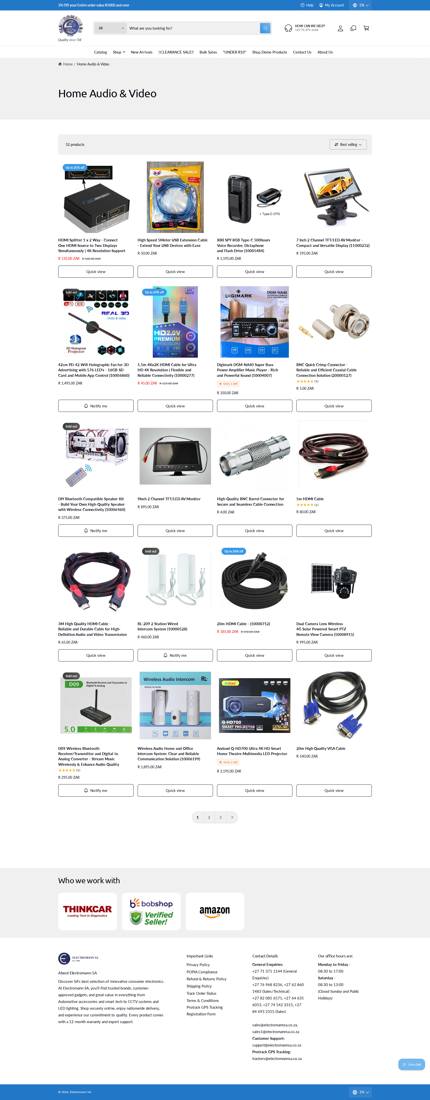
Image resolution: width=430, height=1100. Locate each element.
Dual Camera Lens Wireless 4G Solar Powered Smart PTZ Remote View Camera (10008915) (325, 629)
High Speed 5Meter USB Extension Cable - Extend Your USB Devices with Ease (173, 242)
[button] (366, 28)
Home (68, 64)
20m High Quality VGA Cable (320, 748)
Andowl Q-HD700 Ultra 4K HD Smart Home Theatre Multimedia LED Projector (252, 751)
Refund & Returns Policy (206, 979)
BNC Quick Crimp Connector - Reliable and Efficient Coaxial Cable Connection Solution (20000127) (326, 370)
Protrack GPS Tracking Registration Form (205, 1010)
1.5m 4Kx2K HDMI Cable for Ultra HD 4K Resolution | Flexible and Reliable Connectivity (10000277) (167, 370)
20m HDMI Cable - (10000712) (243, 623)
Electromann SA (80, 1092)
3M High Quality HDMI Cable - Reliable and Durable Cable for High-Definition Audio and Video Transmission (92, 629)
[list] (215, 911)
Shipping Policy (199, 986)
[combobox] (200, 28)
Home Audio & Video (93, 64)
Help (310, 5)
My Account (334, 5)
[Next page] (232, 817)
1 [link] (198, 817)
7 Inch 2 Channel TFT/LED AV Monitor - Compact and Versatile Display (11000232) (333, 242)
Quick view (96, 271)
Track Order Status (201, 993)
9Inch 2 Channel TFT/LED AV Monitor (169, 498)
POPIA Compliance (202, 972)
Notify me (98, 406)
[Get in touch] (353, 28)
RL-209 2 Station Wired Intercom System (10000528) (162, 626)
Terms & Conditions (203, 1000)
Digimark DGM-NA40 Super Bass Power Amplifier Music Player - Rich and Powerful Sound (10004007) (247, 370)
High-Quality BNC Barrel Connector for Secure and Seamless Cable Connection (250, 501)
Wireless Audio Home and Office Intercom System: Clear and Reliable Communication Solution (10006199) (169, 753)
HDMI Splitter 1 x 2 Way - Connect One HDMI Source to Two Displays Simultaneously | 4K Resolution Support (91, 245)
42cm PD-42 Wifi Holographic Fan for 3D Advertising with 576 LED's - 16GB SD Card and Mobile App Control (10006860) (93, 370)
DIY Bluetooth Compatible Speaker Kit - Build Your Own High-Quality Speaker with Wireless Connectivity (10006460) (91, 504)
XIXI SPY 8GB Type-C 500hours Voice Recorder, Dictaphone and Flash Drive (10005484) (243, 245)
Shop (117, 52)
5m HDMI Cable (310, 498)
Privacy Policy (198, 964)
